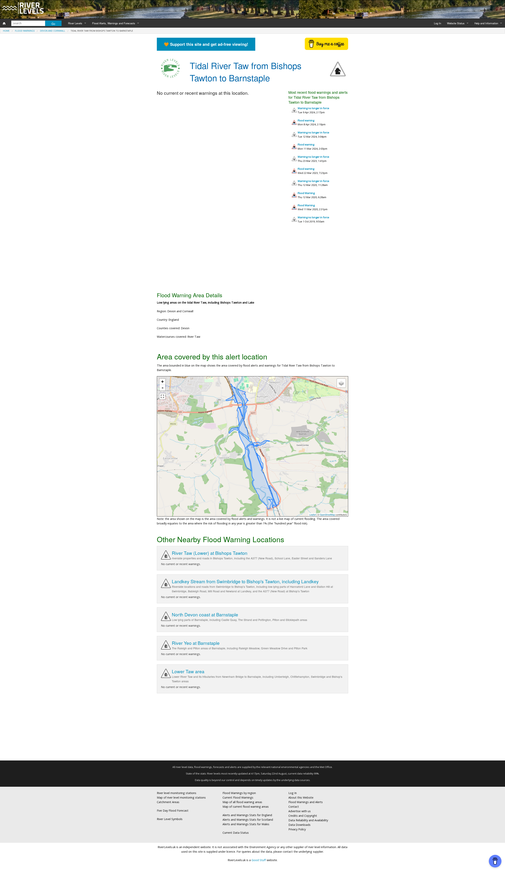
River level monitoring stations (176, 793)
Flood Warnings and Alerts (305, 802)
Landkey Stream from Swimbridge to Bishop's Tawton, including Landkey (245, 581)
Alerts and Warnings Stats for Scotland (248, 819)
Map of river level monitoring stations (181, 797)
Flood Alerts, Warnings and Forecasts (113, 23)
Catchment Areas (168, 802)
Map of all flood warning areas (242, 802)
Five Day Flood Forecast (172, 810)
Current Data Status (236, 832)
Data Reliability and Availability (308, 820)
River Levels (75, 23)
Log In (437, 23)
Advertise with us (299, 811)
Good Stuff (259, 860)
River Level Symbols (169, 819)
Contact (293, 806)
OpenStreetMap (327, 514)
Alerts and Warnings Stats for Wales (246, 824)
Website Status (456, 23)
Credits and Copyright (302, 816)
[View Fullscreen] (162, 396)
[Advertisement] (252, 259)
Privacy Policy (297, 829)
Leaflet (312, 514)
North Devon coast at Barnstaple (205, 614)
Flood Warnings (25, 30)
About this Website (300, 797)
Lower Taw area (188, 671)
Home (6, 30)
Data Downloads (299, 825)
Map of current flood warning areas (246, 806)
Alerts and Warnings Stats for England (247, 815)
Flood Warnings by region (239, 793)
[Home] (4, 23)
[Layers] (341, 383)
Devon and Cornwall (52, 30)
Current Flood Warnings (238, 797)
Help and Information (486, 23)
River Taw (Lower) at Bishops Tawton (209, 553)
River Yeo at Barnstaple (196, 643)
